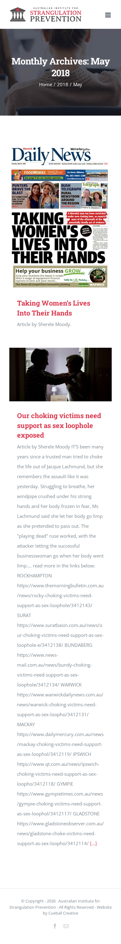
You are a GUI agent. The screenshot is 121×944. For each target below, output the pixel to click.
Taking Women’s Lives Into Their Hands (52, 216)
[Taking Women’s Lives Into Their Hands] (60, 216)
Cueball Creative (63, 913)
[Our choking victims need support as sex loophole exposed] (60, 374)
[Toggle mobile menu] (108, 15)
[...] (93, 843)
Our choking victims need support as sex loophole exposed (52, 375)
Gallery (70, 216)
